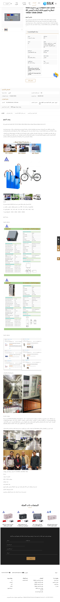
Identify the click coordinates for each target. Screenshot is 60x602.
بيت (11, 580)
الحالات (11, 586)
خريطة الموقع (10, 588)
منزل (39, 2)
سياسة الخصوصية (10, 597)
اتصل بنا (57, 586)
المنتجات (34, 2)
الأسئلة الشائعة (25, 580)
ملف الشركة (56, 580)
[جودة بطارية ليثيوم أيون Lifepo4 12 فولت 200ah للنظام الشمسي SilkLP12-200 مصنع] (52, 516)
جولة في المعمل (24, 3)
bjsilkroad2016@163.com (17, 572)
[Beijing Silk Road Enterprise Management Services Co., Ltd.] (48, 3)
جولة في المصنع (55, 582)
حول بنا (29, 3)
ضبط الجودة (16, 3)
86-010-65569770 (5, 572)
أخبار (11, 584)
